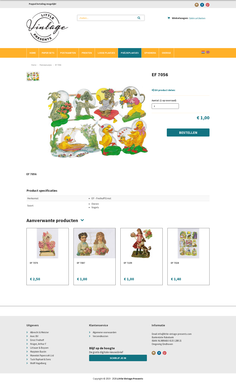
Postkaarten (68, 52)
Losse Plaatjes (106, 52)
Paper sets (48, 52)
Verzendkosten (100, 336)
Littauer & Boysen (39, 347)
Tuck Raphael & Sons (40, 359)
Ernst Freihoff (37, 340)
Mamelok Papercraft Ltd (42, 355)
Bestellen (188, 132)
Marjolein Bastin (38, 351)
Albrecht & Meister (39, 332)
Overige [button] (166, 52)
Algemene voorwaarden (104, 332)
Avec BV (34, 336)
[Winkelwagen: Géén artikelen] (188, 15)
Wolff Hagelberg (38, 363)
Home (33, 52)
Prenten (87, 52)
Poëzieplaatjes (130, 52)
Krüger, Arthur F (38, 343)
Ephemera (150, 52)
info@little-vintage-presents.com (175, 333)
